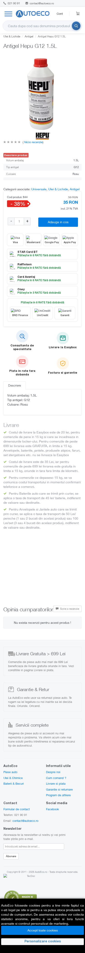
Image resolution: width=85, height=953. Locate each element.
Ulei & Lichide (11, 36)
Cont (60, 13)
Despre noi (53, 772)
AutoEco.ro (41, 871)
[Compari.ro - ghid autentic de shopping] (20, 897)
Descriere (14, 385)
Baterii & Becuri (13, 783)
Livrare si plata (56, 783)
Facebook (52, 809)
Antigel (29, 36)
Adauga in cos (58, 222)
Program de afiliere (58, 795)
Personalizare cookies (42, 941)
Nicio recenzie (33, 142)
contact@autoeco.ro (42, 3)
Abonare (11, 856)
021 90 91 (13, 3)
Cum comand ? (56, 778)
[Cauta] (76, 26)
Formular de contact (16, 809)
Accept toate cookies (42, 930)
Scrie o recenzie (69, 608)
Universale (38, 189)
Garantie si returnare (59, 789)
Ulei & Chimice (13, 778)
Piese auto (10, 772)
